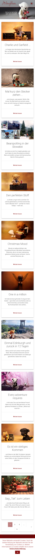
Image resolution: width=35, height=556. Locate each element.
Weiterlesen (17, 61)
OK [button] (17, 552)
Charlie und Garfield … (17, 45)
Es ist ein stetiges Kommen (17, 448)
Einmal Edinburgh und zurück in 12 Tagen (17, 344)
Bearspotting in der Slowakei (17, 145)
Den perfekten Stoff (17, 195)
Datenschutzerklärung (17, 549)
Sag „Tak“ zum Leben (17, 498)
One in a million (17, 294)
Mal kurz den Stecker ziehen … (17, 93)
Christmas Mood (17, 243)
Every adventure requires (17, 396)
